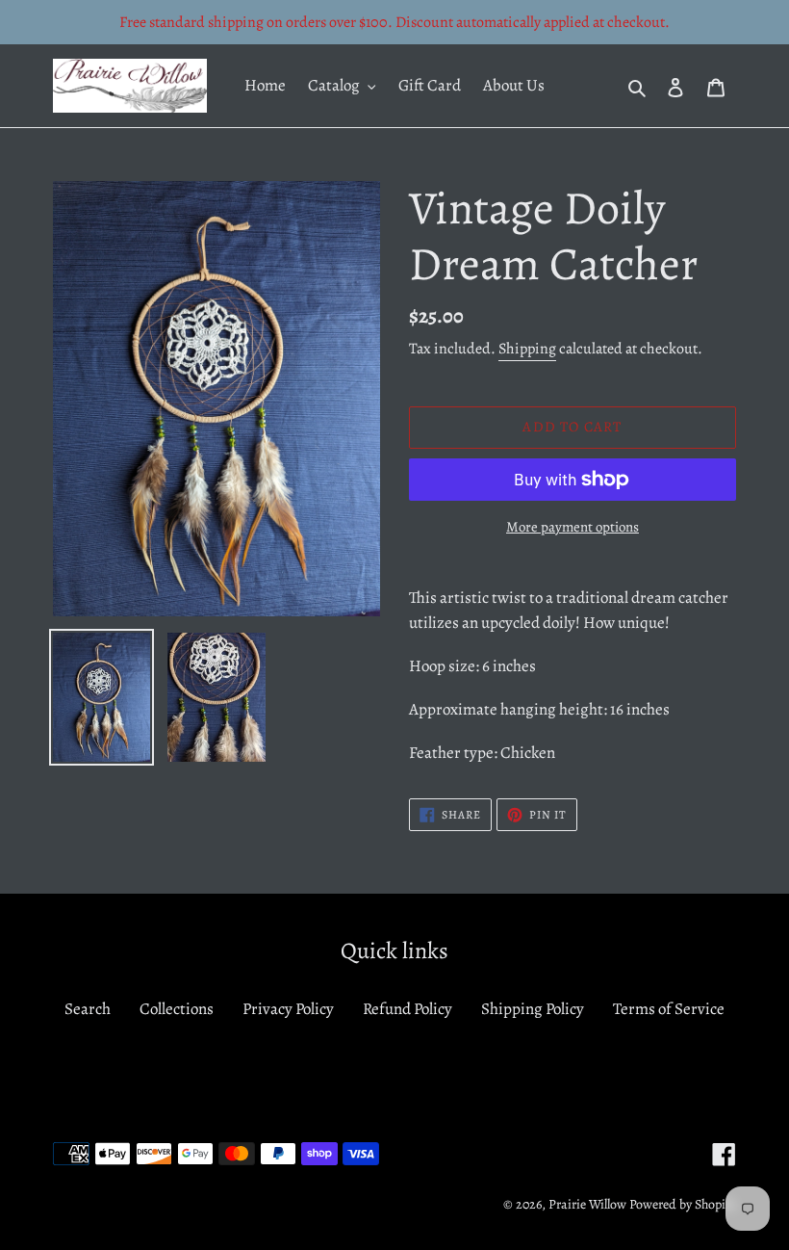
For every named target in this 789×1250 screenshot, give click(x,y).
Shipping (527, 348)
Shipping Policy (532, 1009)
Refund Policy (407, 1009)
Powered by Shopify (682, 1204)
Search (87, 1009)
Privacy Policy (288, 1009)
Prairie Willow (587, 1204)
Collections (177, 1009)
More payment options (572, 526)
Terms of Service (669, 1009)
